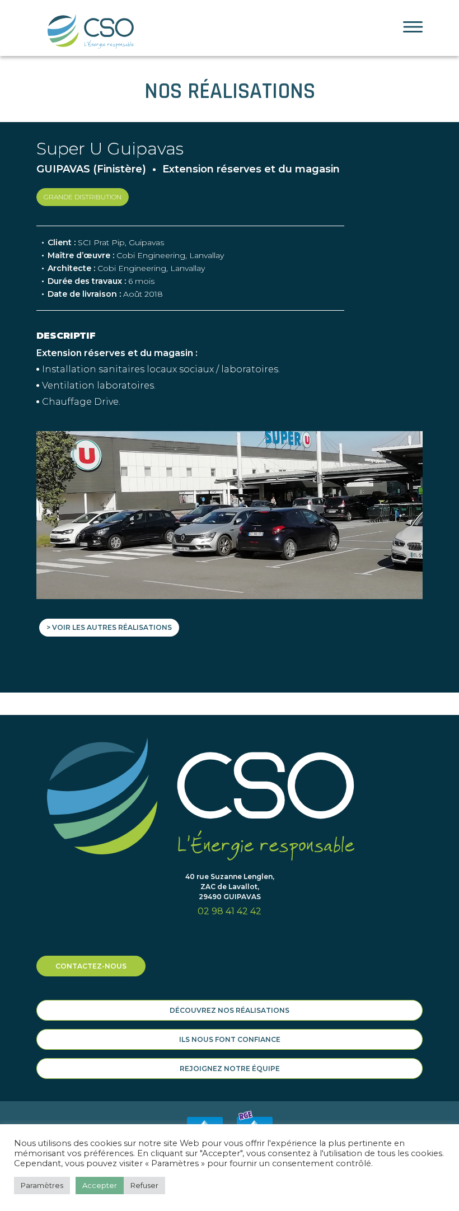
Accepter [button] (99, 1185)
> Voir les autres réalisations (109, 627)
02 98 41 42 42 (229, 911)
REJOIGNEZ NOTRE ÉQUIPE (230, 1068)
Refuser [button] (144, 1185)
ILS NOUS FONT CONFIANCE (229, 1039)
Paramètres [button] (42, 1185)
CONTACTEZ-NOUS (91, 966)
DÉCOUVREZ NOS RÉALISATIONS (229, 1010)
